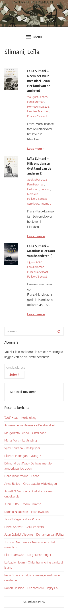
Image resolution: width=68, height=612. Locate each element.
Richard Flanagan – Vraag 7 (22, 456)
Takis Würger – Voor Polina (22, 519)
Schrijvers (33, 203)
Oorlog (43, 271)
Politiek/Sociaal (37, 116)
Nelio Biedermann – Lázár (21, 476)
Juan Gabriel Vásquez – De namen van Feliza (34, 534)
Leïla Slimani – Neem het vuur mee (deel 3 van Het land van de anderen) (38, 81)
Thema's (45, 203)
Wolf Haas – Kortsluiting (20, 417)
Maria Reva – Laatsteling (20, 440)
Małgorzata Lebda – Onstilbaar (25, 433)
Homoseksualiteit (38, 106)
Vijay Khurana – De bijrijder (22, 448)
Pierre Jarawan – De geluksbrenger (27, 555)
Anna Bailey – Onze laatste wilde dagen (30, 483)
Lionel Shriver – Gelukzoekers (24, 527)
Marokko (43, 111)
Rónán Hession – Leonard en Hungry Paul (32, 588)
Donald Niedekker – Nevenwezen (26, 512)
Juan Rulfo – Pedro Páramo (22, 504)
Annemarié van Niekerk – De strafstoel (29, 425)
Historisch (33, 189)
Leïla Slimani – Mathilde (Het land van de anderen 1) (41, 251)
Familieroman (35, 101)
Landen (32, 111)
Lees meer (34, 148)
